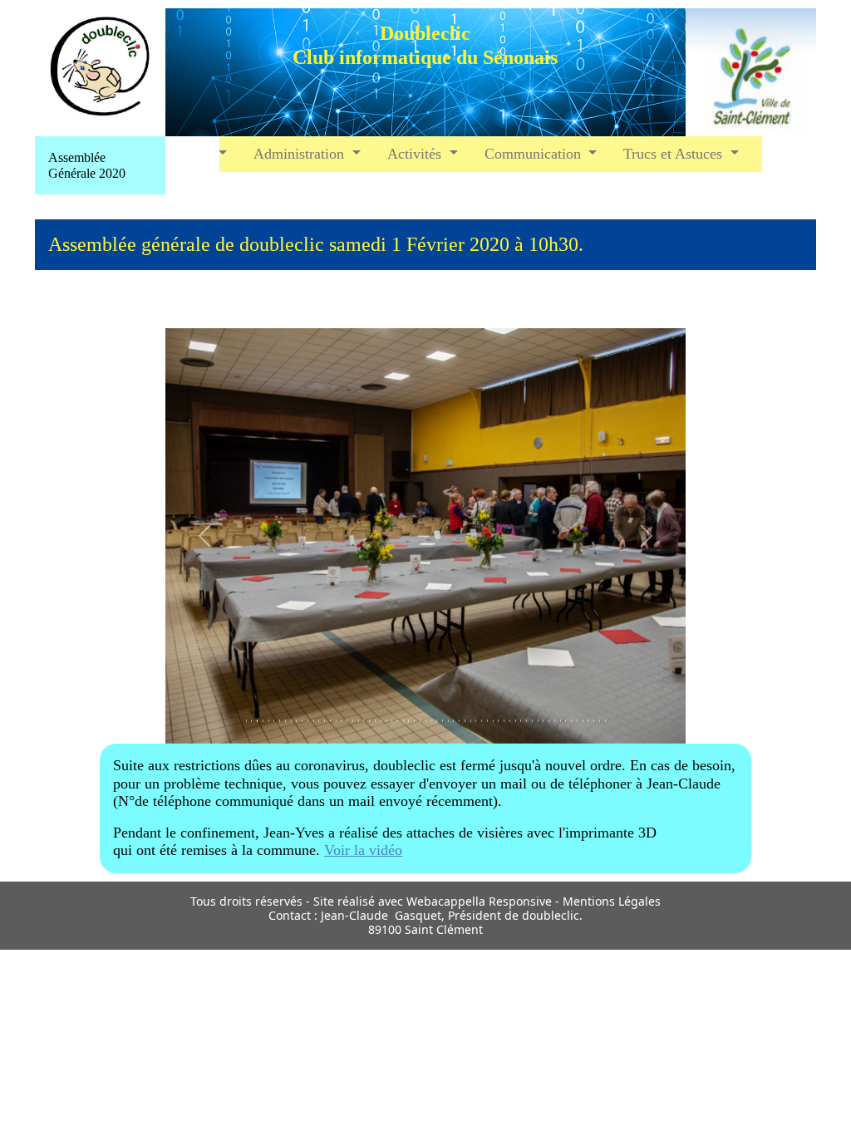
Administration (300, 153)
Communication (535, 153)
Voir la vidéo (363, 850)
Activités (416, 153)
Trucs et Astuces (674, 153)
